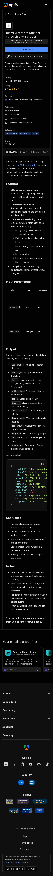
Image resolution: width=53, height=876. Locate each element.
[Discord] (39, 764)
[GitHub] (22, 764)
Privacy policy (26, 849)
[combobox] (26, 56)
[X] (14, 764)
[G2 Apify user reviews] (14, 810)
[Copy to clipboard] (42, 464)
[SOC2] (31, 782)
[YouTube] (30, 764)
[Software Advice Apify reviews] (23, 801)
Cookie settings (15, 868)
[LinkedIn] (6, 764)
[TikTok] (47, 764)
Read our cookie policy (16, 862)
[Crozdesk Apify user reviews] (39, 810)
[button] (26, 693)
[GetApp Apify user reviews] (9, 801)
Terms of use (26, 842)
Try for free (26, 49)
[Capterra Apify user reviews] (39, 801)
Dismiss (31, 868)
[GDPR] (21, 782)
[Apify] (11, 5)
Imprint (26, 836)
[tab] (11, 152)
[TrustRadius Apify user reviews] (27, 810)
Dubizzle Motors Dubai (22, 165)
